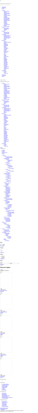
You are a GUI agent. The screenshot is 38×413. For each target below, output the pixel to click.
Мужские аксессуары (7, 37)
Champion (5, 48)
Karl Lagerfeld (6, 56)
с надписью (9, 205)
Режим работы (4, 387)
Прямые (7, 184)
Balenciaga (5, 43)
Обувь (5, 72)
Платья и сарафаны (7, 15)
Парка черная (2, 333)
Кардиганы (8, 177)
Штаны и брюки (6, 26)
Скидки (3, 388)
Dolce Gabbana (6, 51)
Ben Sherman (6, 44)
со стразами (9, 216)
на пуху (9, 163)
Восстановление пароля (6, 395)
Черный (3, 245)
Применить (2, 252)
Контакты (3, 389)
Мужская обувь (6, 28)
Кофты (7, 179)
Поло (7, 209)
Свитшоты (7, 202)
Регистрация (4, 393)
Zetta (5, 69)
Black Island (6, 45)
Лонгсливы (8, 208)
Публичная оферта (5, 398)
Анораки (7, 159)
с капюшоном (10, 204)
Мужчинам (4, 7)
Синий (3, 244)
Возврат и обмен (5, 386)
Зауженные (7, 183)
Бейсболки (7, 233)
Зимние (9, 160)
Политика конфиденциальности (7, 397)
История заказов (4, 396)
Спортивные (8, 189)
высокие (9, 225)
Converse (5, 49)
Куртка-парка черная (3, 290)
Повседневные (8, 188)
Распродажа (4, 70)
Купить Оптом (4, 401)
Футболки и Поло (7, 17)
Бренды (3, 40)
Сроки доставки (4, 385)
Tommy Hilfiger (6, 68)
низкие (9, 226)
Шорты (5, 25)
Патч (5, 38)
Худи (7, 203)
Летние (7, 194)
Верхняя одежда (6, 12)
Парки (3, 153)
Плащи (7, 171)
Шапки (7, 235)
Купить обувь (4, 404)
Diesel (5, 50)
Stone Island (6, 64)
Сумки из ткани (6, 33)
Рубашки (5, 16)
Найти (1, 147)
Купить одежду (4, 403)
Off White (5, 61)
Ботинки (5, 29)
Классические (8, 186)
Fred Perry (5, 52)
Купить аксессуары (5, 406)
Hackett (5, 54)
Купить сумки (4, 405)
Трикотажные (8, 190)
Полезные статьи (5, 402)
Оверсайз (7, 187)
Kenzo (5, 57)
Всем (3, 8)
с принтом (9, 206)
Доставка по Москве (5, 384)
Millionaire (5, 131)
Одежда (3, 10)
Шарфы (5, 39)
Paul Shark (5, 63)
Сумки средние (6, 230)
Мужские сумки (6, 105)
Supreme (5, 65)
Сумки (3, 31)
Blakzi (5, 46)
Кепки (7, 234)
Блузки (5, 155)
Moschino (5, 59)
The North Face (6, 66)
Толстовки (5, 23)
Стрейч (7, 185)
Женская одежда (6, 11)
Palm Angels (6, 62)
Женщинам (4, 74)
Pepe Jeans (5, 136)
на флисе (11, 166)
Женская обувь (6, 100)
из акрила (9, 236)
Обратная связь (4, 394)
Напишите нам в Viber (3, 408)
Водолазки (7, 174)
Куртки (7, 164)
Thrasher (5, 67)
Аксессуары (4, 34)
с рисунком (9, 215)
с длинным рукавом (9, 156)
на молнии (7, 201)
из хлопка (9, 175)
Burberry (5, 47)
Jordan (5, 55)
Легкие (9, 161)
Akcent (5, 41)
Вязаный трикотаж (7, 13)
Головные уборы (6, 36)
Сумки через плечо (7, 231)
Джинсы (5, 14)
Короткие (7, 193)
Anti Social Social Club (7, 42)
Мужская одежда (6, 18)
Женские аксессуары (7, 35)
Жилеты (7, 162)
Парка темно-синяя (3, 354)
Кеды (5, 30)
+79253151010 (2, 409)
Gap (4, 53)
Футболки (7, 211)
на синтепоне (12, 168)
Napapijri (5, 60)
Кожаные (7, 224)
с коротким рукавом (9, 157)
